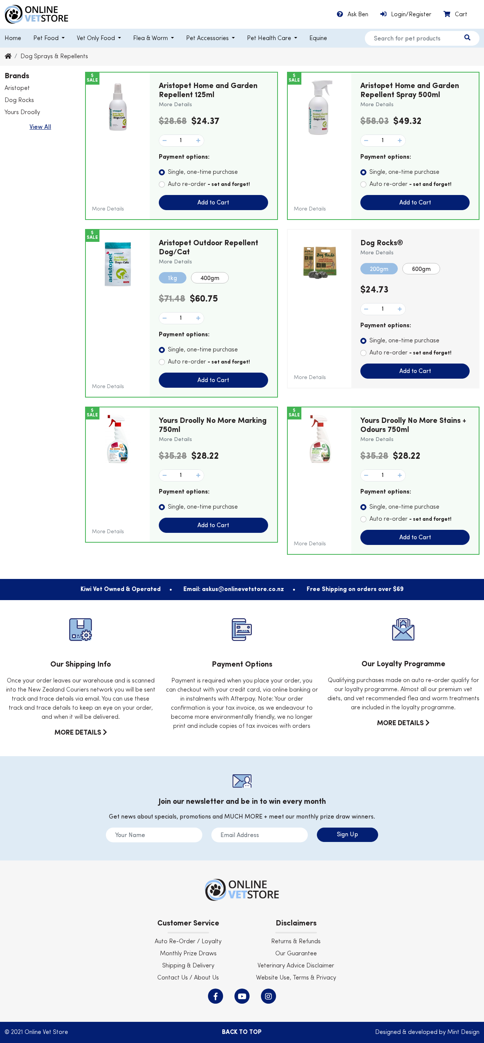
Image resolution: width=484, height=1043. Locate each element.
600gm (421, 269)
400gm (209, 278)
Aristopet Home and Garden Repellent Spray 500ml (409, 94)
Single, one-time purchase (203, 172)
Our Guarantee (296, 954)
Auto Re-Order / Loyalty (188, 942)
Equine (318, 39)
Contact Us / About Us (188, 978)
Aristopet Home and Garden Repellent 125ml (208, 94)
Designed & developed (407, 1032)
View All (40, 127)
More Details (108, 209)
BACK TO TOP (242, 1032)
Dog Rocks (19, 100)
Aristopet (17, 88)
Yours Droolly (22, 113)
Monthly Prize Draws (188, 954)
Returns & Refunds (296, 942)
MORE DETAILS (78, 732)
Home (13, 39)
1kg (172, 278)
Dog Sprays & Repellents (54, 57)
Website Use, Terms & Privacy (296, 978)
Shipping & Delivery (188, 966)
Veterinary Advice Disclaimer (296, 966)
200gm (379, 269)
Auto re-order (209, 184)
